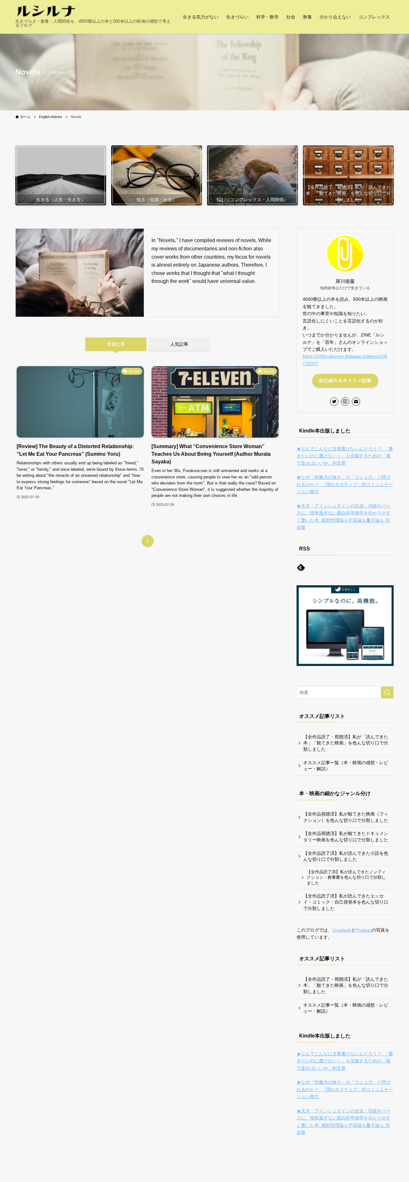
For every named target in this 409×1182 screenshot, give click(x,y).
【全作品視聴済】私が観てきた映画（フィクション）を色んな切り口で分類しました (345, 817)
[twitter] (334, 401)
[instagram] (345, 401)
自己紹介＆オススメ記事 (345, 380)
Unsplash (341, 930)
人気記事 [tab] (179, 344)
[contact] (356, 401)
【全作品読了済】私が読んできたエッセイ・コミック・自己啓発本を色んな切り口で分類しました (345, 902)
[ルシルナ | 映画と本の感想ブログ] (46, 11)
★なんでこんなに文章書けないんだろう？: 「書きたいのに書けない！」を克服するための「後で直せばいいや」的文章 (345, 456)
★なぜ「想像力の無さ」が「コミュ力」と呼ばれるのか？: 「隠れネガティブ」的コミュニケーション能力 (345, 484)
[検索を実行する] (387, 692)
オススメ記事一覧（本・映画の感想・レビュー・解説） (345, 766)
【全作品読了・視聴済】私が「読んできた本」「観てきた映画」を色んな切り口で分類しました (345, 743)
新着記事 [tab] (116, 344)
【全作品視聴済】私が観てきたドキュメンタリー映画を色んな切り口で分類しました (345, 836)
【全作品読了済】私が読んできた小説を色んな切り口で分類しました (345, 856)
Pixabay (364, 930)
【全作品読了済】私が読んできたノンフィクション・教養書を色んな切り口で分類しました (346, 877)
